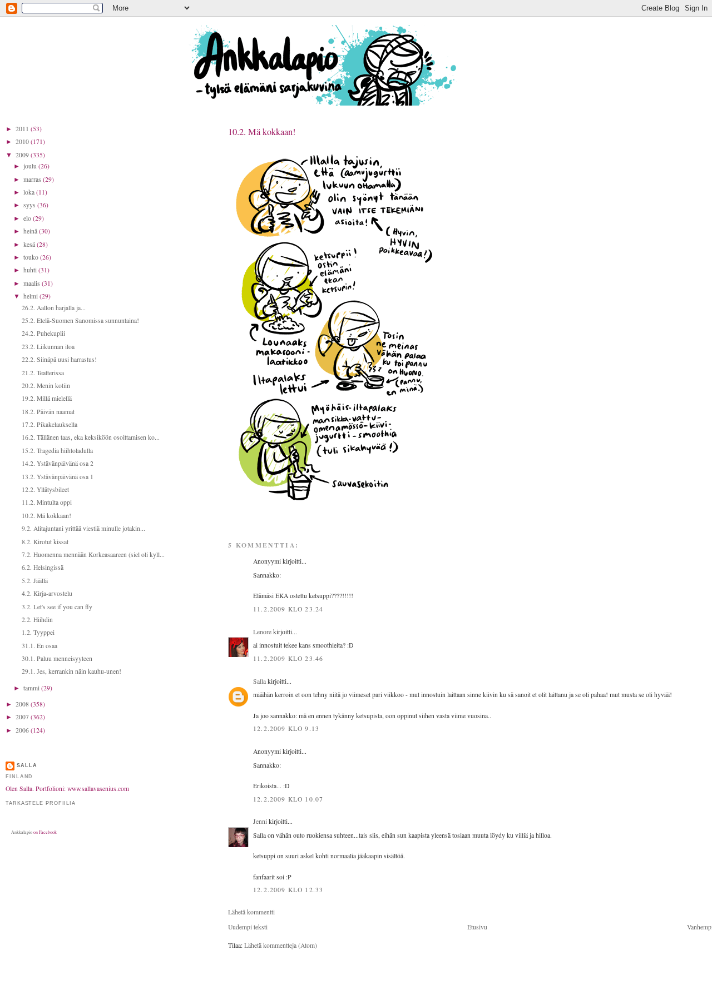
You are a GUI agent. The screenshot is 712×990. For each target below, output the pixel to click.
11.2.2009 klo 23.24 (288, 609)
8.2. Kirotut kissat (45, 542)
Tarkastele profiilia (41, 803)
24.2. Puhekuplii (43, 333)
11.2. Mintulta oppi (47, 502)
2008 (23, 704)
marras (33, 179)
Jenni (260, 821)
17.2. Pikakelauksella (49, 424)
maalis (32, 283)
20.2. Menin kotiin (46, 385)
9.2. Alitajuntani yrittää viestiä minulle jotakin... (83, 528)
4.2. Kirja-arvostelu (47, 593)
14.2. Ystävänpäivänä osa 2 (57, 463)
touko (31, 257)
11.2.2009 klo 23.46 (288, 658)
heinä (31, 231)
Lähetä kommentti (251, 912)
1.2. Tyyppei (38, 632)
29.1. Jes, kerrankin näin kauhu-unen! (71, 671)
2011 (23, 129)
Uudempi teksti (248, 927)
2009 (23, 155)
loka (29, 192)
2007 (23, 717)
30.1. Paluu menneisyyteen (57, 658)
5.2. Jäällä (35, 580)
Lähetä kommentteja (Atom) (280, 945)
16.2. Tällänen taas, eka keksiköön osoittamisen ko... (91, 437)
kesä (30, 244)
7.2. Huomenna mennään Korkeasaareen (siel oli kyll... (93, 554)
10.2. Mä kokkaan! (46, 515)
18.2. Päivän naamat (48, 411)
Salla (259, 681)
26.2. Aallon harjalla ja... (54, 308)
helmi (31, 296)
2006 (23, 730)
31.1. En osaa (39, 645)
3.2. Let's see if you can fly (57, 607)
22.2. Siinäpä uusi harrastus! (59, 359)
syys (30, 205)
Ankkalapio (21, 832)
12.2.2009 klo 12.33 (288, 889)
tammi (32, 688)
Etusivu (477, 927)
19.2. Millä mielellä (47, 398)
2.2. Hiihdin (37, 619)
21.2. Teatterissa (43, 373)
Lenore (262, 632)
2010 (23, 141)
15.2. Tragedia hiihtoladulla (57, 450)
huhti (30, 270)
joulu (30, 166)
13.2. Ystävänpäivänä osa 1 (57, 476)
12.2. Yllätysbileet (45, 489)
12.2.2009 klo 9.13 (286, 728)
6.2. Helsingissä (42, 567)
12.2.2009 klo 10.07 (288, 799)
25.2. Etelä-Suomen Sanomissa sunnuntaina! (80, 320)
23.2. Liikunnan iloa (48, 346)
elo (28, 218)
